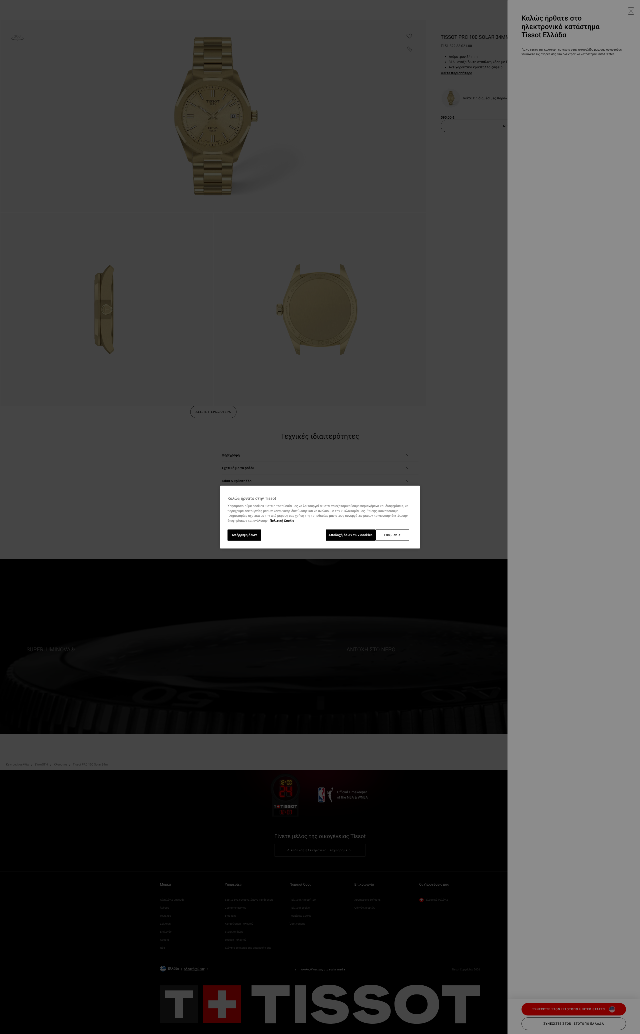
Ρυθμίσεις (392, 535)
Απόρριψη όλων (244, 535)
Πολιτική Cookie (282, 521)
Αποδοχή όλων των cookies (350, 535)
